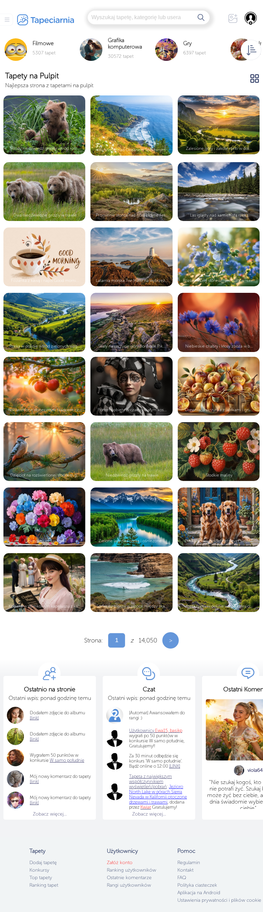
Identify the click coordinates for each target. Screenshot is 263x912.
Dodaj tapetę (43, 862)
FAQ (181, 878)
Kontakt (185, 870)
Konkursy (39, 870)
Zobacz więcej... (50, 814)
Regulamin (188, 862)
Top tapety (40, 878)
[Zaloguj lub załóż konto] (251, 18)
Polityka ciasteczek (197, 885)
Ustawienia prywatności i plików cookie (219, 900)
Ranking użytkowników (131, 870)
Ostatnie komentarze (129, 878)
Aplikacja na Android (198, 893)
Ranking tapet (43, 885)
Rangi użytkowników (129, 885)
